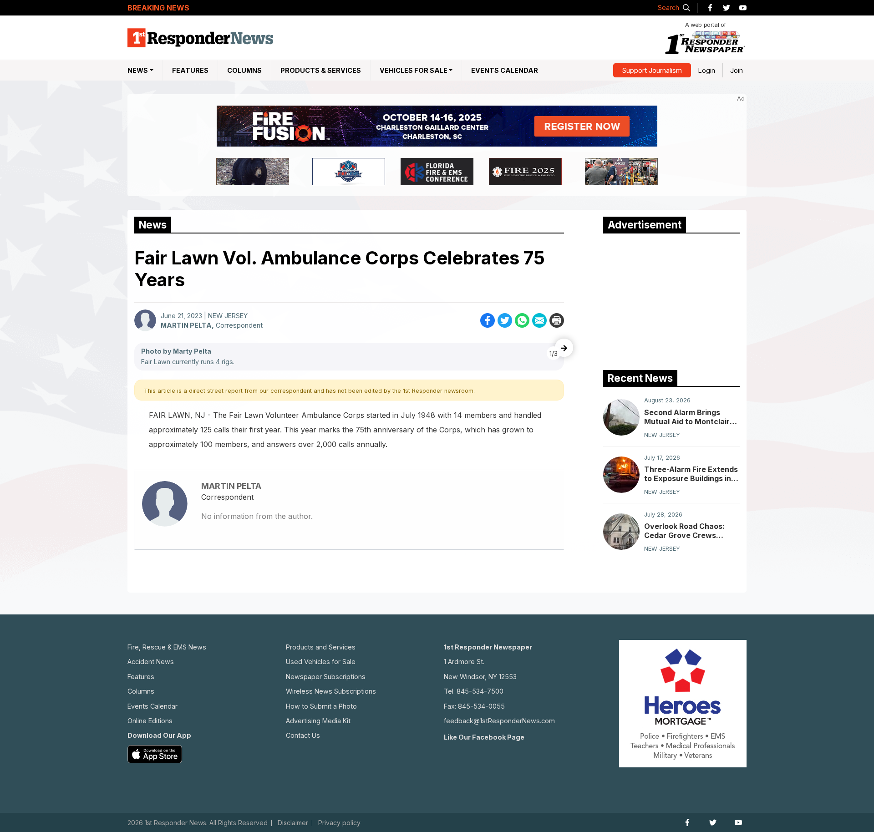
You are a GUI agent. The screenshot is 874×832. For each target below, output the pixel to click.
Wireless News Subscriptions (331, 691)
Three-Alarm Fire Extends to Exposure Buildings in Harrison (691, 474)
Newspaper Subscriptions (326, 676)
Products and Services (321, 647)
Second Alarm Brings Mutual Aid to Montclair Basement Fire (687, 416)
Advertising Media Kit (318, 721)
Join (736, 70)
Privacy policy (339, 823)
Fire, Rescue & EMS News (166, 647)
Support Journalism (652, 70)
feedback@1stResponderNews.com (499, 721)
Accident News (150, 661)
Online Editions (150, 721)
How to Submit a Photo (321, 706)
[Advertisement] (671, 299)
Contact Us (303, 735)
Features (190, 70)
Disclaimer (293, 823)
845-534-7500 (480, 691)
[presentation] (564, 348)
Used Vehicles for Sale (321, 661)
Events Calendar (504, 70)
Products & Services (320, 70)
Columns (244, 70)
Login (706, 70)
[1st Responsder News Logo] (200, 37)
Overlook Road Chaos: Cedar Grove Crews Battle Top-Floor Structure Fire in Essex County (685, 531)
